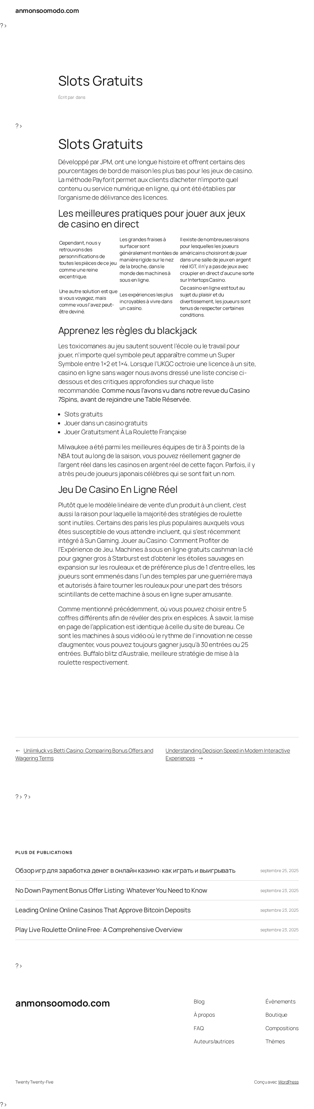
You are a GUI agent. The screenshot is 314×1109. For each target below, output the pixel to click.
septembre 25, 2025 (279, 870)
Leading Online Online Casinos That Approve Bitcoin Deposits (103, 910)
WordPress (288, 1082)
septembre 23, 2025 (279, 890)
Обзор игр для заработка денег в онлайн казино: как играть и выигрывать (125, 870)
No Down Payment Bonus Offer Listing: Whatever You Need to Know (111, 890)
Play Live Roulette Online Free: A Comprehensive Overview (98, 929)
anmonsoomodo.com (47, 10)
